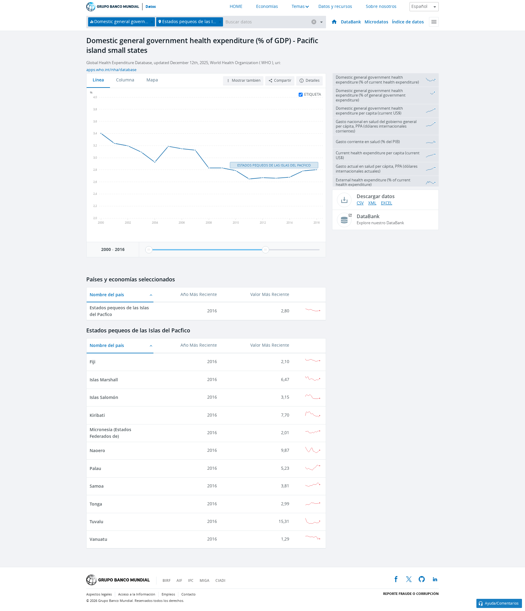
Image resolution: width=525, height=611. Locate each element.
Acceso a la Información (136, 594)
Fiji (92, 362)
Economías (267, 6)
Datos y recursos (335, 6)
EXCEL (386, 203)
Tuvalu (96, 521)
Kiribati (97, 415)
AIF (179, 580)
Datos (151, 7)
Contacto (188, 594)
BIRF (166, 580)
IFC (191, 580)
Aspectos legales (99, 594)
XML (372, 203)
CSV (360, 203)
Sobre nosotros (381, 6)
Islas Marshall (104, 380)
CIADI (220, 580)
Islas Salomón (104, 397)
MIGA (204, 580)
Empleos (168, 594)
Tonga (96, 504)
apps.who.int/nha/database (111, 69)
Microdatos (376, 22)
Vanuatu (98, 539)
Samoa (97, 486)
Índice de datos (408, 22)
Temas (298, 6)
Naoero (97, 450)
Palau (95, 468)
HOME (236, 6)
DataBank (351, 22)
